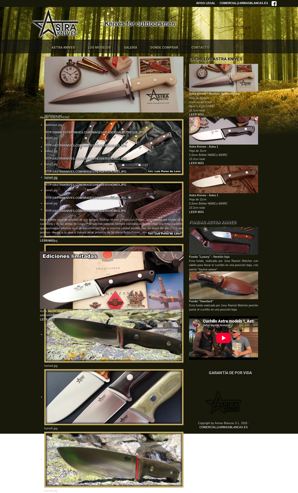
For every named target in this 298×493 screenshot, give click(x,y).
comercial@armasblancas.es (244, 3)
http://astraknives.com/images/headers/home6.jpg (85, 211)
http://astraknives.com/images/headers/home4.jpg (85, 184)
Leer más (47, 240)
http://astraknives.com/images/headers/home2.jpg (85, 158)
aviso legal (205, 3)
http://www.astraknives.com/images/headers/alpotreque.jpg (94, 132)
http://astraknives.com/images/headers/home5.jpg (85, 198)
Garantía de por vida (230, 372)
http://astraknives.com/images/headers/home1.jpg (85, 145)
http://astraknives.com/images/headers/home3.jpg (85, 171)
